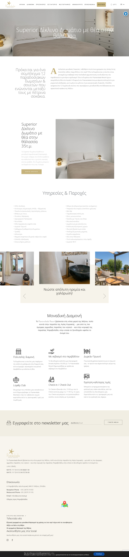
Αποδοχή (99, 554)
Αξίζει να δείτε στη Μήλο (15, 525)
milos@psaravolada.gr (19, 496)
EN (12, 466)
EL (15, 466)
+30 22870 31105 (26, 492)
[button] (104, 296)
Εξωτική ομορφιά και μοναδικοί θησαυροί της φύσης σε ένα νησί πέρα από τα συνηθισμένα (39, 522)
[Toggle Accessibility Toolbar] (125, 13)
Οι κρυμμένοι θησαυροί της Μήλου (19, 528)
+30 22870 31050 (26, 490)
